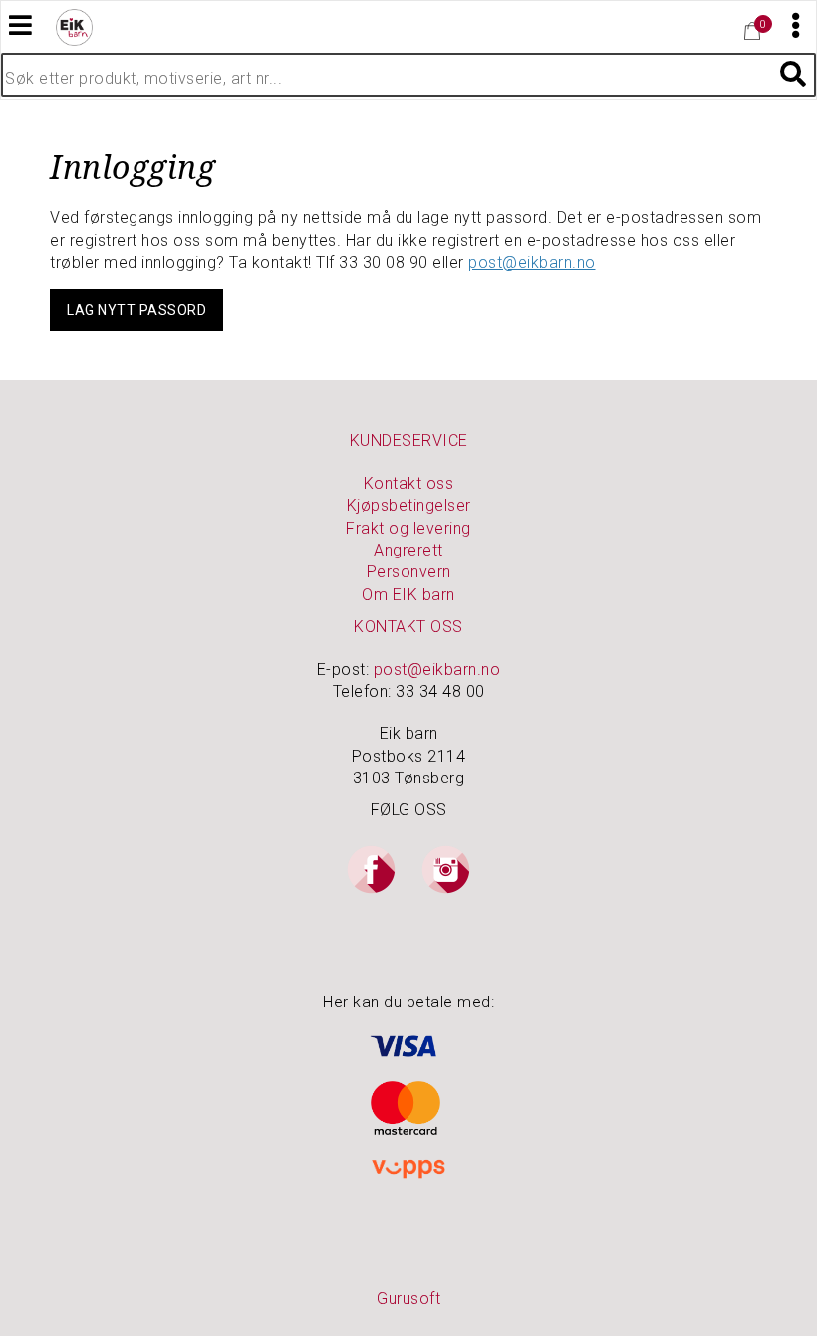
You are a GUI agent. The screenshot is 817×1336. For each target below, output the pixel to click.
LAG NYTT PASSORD (136, 310)
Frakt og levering (408, 528)
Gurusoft (408, 1298)
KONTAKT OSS (408, 626)
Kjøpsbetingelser (409, 505)
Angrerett (408, 550)
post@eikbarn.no (532, 262)
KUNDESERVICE (409, 440)
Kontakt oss (409, 483)
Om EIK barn (408, 594)
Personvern (409, 571)
